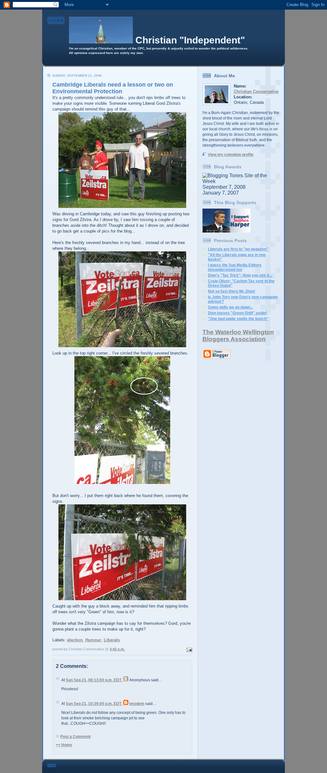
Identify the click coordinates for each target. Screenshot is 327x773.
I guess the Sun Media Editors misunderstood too (235, 267)
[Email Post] (189, 649)
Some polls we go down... (230, 307)
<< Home (64, 745)
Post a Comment (75, 736)
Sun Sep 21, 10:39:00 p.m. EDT (93, 703)
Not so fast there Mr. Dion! (231, 291)
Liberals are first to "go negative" (238, 249)
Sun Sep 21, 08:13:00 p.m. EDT (93, 680)
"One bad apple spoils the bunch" (238, 319)
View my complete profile (231, 154)
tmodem (136, 703)
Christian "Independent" (190, 40)
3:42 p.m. (117, 649)
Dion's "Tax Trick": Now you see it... (240, 275)
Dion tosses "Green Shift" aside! (237, 313)
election (75, 640)
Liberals (112, 640)
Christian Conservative (256, 91)
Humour (93, 640)
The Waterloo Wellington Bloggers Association (238, 335)
